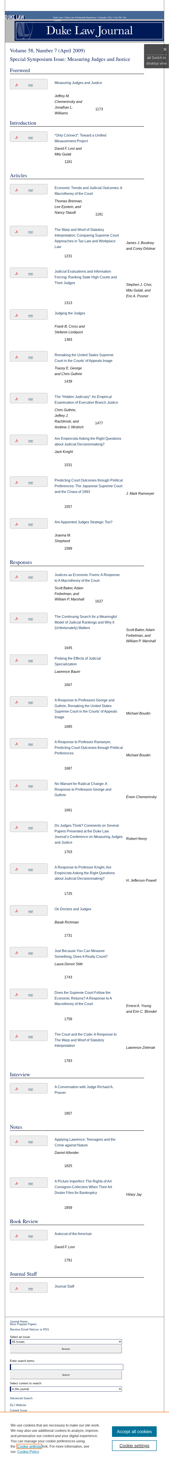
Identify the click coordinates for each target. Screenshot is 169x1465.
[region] (84, 1438)
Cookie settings (29, 1446)
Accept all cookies (134, 1431)
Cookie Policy (28, 1452)
